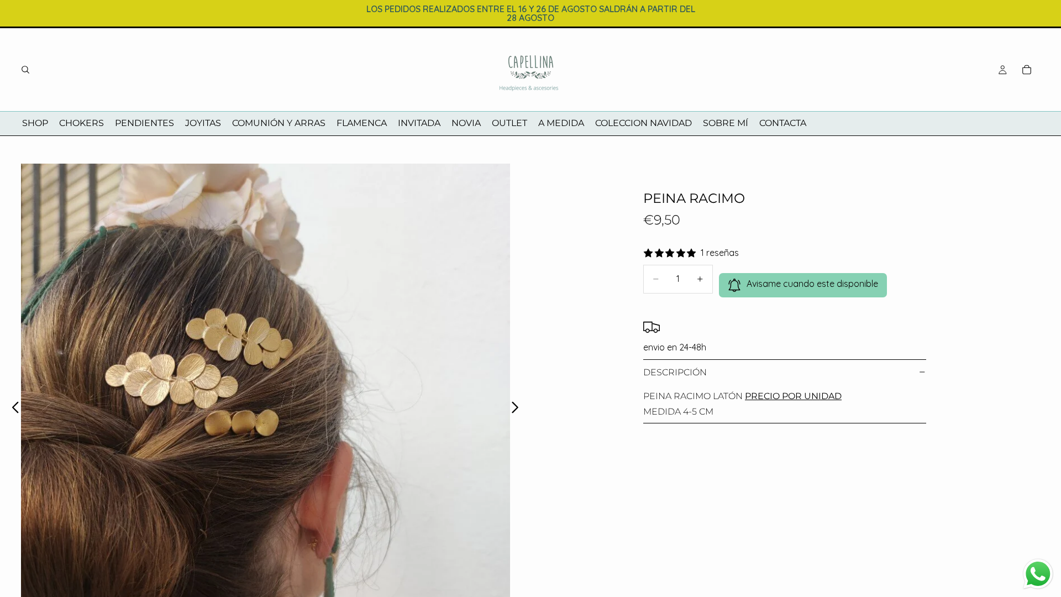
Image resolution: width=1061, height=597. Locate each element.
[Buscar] (25, 69)
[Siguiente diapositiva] (518, 408)
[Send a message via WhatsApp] (1038, 574)
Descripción (675, 372)
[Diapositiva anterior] (12, 408)
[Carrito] (1027, 69)
